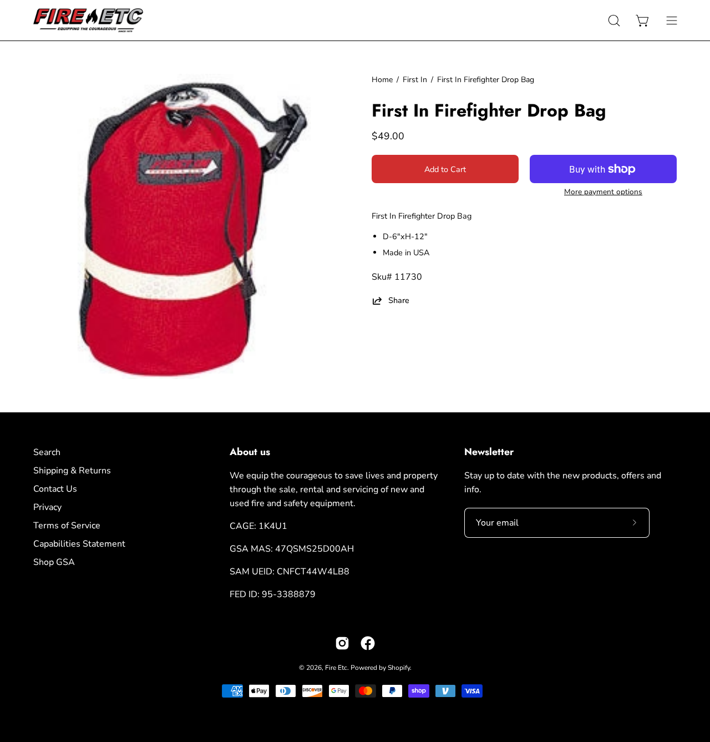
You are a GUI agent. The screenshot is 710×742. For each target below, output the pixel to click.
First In (415, 79)
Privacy (47, 507)
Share (398, 300)
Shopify (399, 667)
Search (46, 452)
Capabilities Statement (79, 544)
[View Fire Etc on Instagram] (342, 643)
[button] (614, 20)
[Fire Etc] (88, 20)
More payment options (603, 192)
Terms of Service (66, 525)
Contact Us (55, 489)
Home (382, 79)
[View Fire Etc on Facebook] (367, 643)
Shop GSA (54, 562)
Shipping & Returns (72, 471)
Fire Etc (336, 667)
